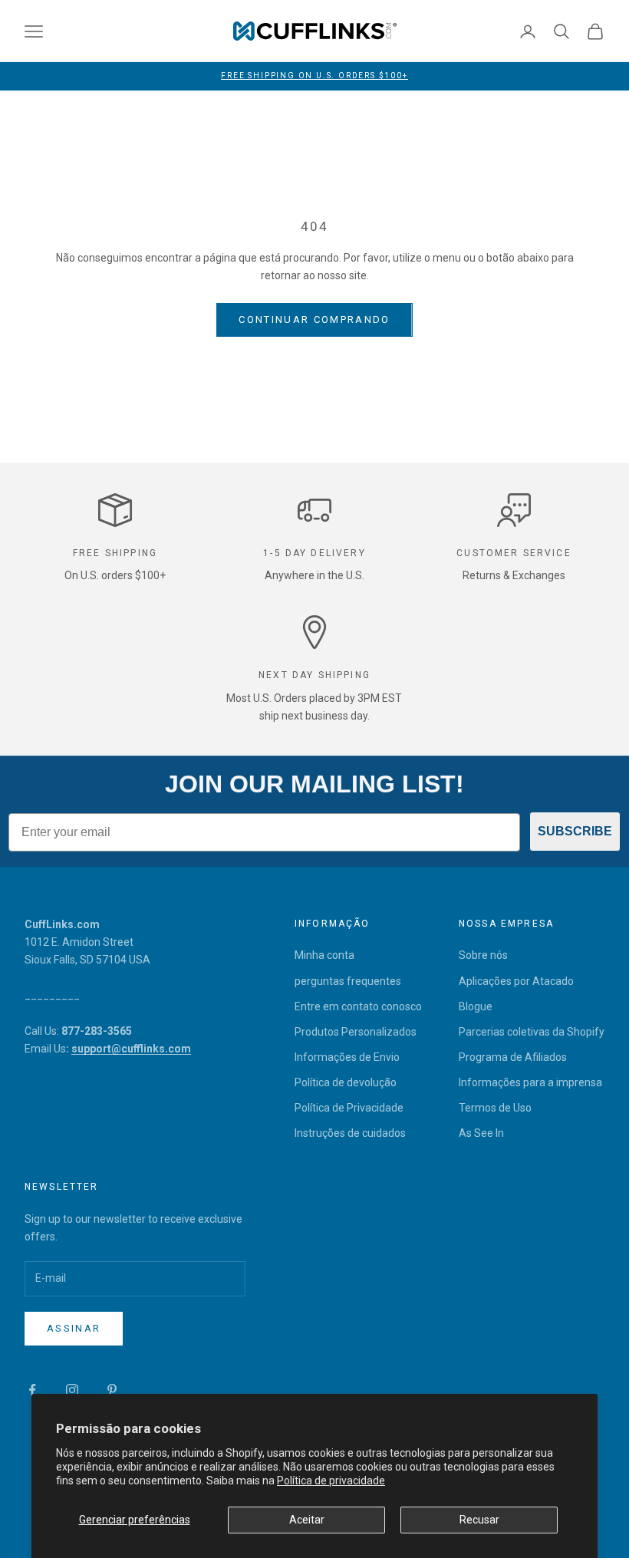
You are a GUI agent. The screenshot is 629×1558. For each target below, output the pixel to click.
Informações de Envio (347, 1057)
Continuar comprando (314, 319)
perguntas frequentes (348, 981)
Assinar (73, 1328)
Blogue (475, 1006)
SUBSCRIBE (575, 831)
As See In (481, 1133)
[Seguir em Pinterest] (112, 1390)
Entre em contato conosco (358, 1006)
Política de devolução (346, 1082)
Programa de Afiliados (513, 1057)
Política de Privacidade (349, 1108)
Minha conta (324, 955)
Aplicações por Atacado (516, 981)
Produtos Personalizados (356, 1032)
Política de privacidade (331, 1480)
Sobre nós (483, 955)
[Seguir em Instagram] (72, 1390)
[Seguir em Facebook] (32, 1390)
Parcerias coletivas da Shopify (531, 1032)
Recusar (479, 1520)
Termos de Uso (495, 1108)
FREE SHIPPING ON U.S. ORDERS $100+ (314, 75)
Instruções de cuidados (350, 1133)
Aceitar (306, 1520)
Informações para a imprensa (530, 1082)
